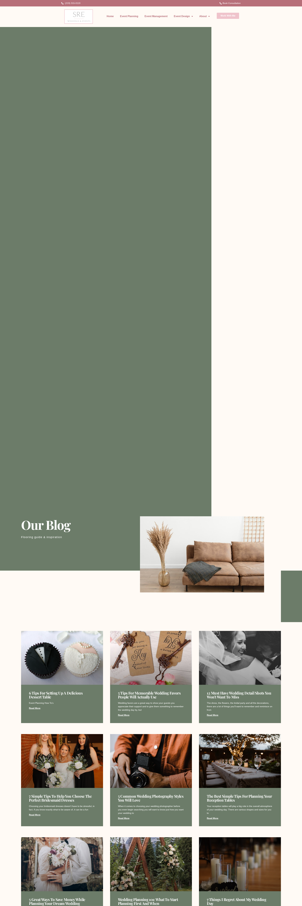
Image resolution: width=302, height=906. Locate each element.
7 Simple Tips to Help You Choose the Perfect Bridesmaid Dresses (60, 798)
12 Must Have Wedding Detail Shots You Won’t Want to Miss (239, 694)
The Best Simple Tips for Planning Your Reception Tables (239, 798)
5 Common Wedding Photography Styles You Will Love (150, 798)
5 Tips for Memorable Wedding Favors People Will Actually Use (149, 694)
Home (110, 16)
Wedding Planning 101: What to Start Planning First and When (148, 901)
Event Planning (129, 16)
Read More (34, 708)
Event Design (182, 16)
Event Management (156, 16)
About (203, 16)
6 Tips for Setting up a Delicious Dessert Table (56, 694)
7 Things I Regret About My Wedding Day (236, 901)
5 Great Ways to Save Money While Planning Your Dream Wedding (57, 901)
